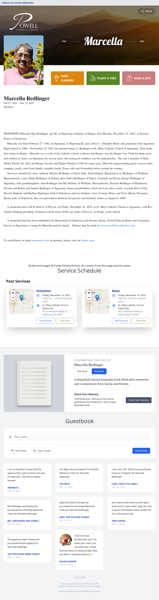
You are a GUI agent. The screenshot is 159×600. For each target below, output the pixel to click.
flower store (87, 240)
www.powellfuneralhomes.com (117, 225)
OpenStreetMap (83, 591)
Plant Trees (65, 320)
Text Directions (45, 320)
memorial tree (41, 240)
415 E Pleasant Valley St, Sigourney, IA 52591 (54, 313)
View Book (82, 371)
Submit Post (141, 450)
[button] (21, 298)
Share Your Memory (138, 400)
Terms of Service (88, 586)
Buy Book (99, 371)
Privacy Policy (71, 586)
